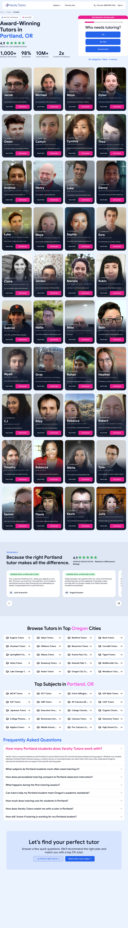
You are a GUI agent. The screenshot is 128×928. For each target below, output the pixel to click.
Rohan (71, 374)
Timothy (10, 467)
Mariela (72, 280)
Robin (102, 280)
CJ (6, 421)
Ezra (101, 234)
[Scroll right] (119, 603)
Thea (101, 141)
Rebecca (73, 420)
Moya (71, 95)
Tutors (2, 12)
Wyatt (8, 374)
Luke (70, 188)
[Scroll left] (9, 603)
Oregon (8, 12)
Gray (39, 374)
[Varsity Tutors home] (15, 5)
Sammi (9, 514)
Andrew (9, 187)
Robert (103, 420)
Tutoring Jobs (70, 5)
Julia (101, 513)
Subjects (56, 5)
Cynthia (72, 141)
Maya (39, 234)
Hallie (40, 327)
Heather (104, 374)
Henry (40, 187)
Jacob (8, 95)
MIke (70, 327)
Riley (39, 421)
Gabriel (9, 327)
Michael (41, 95)
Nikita (71, 467)
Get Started (22, 107)
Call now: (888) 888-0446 (106, 5)
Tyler (102, 467)
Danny (103, 187)
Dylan (102, 95)
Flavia (40, 514)
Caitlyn (41, 141)
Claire (8, 281)
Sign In (120, 5)
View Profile (9, 107)
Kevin (71, 513)
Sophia (72, 234)
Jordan (41, 280)
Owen (8, 141)
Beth (101, 327)
